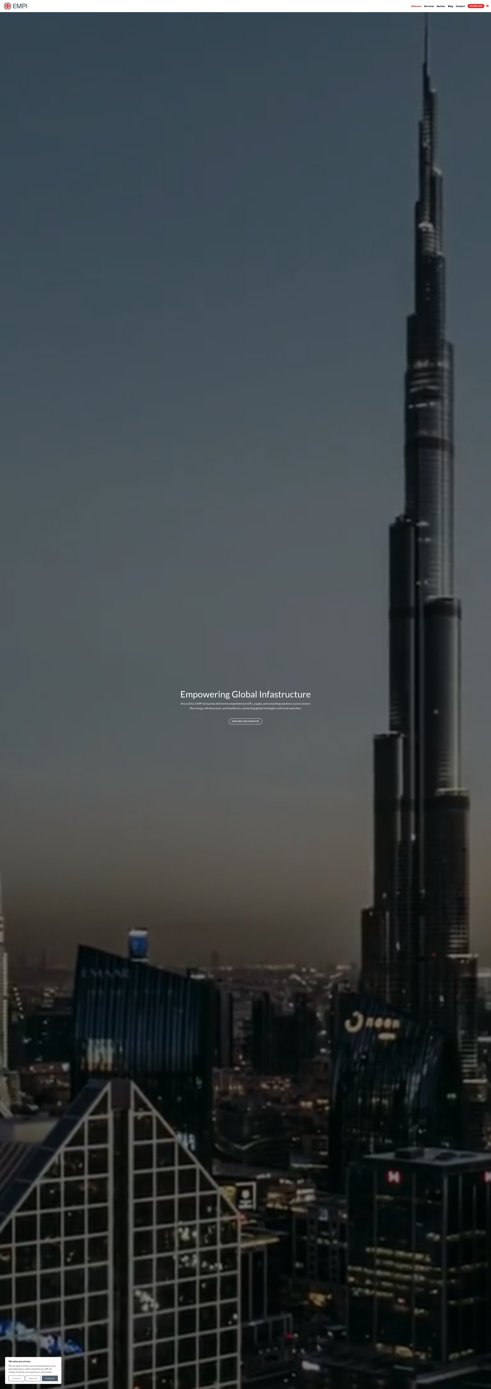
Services (429, 6)
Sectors (441, 6)
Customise (16, 1378)
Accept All (50, 1378)
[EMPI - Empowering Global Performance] (15, 6)
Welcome (416, 6)
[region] (33, 1370)
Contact (460, 6)
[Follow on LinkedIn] (487, 6)
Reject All (33, 1378)
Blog (450, 6)
